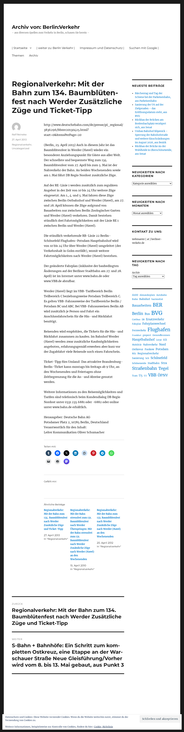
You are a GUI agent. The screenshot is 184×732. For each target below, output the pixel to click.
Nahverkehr (150, 344)
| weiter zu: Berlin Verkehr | (55, 48)
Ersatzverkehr (155, 319)
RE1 (134, 353)
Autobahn (161, 295)
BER (157, 305)
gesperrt (147, 335)
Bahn (135, 299)
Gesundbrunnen (161, 335)
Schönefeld (159, 358)
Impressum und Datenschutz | (102, 48)
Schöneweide (139, 363)
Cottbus (136, 319)
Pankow (149, 349)
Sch (147, 358)
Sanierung (138, 358)
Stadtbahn (154, 363)
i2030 (159, 340)
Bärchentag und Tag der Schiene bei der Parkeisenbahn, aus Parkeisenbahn (153, 97)
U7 (145, 375)
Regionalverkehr (21, 144)
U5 (140, 375)
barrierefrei (157, 299)
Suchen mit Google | (144, 48)
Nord (162, 344)
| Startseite (19, 48)
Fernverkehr (139, 330)
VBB (152, 375)
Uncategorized (20, 148)
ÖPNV (163, 375)
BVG (156, 313)
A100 (135, 295)
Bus (147, 314)
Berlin (137, 313)
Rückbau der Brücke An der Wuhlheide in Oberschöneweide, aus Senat (153, 150)
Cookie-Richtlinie (103, 726)
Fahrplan (136, 324)
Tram (134, 375)
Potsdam (162, 349)
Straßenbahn (144, 368)
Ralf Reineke (19, 134)
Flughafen (159, 330)
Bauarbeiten (141, 305)
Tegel (163, 368)
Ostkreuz (137, 349)
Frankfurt (136, 335)
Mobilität (137, 344)
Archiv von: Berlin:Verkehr (46, 27)
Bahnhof (144, 299)
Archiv (136, 272)
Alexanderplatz (147, 295)
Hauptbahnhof (143, 340)
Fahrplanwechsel (153, 323)
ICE (165, 339)
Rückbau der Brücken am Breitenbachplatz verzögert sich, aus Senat (150, 123)
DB (143, 319)
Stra (164, 363)
